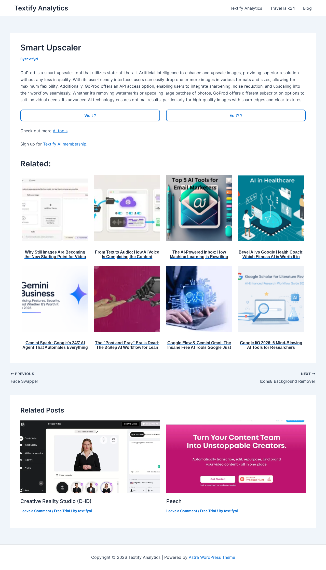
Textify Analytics (41, 8)
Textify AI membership (64, 144)
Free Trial (62, 511)
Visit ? (90, 115)
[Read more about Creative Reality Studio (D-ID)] (90, 456)
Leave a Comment (35, 511)
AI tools (60, 130)
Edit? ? (235, 115)
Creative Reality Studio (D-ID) (56, 501)
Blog (307, 8)
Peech (174, 501)
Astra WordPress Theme (212, 557)
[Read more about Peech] (236, 456)
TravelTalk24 (282, 8)
